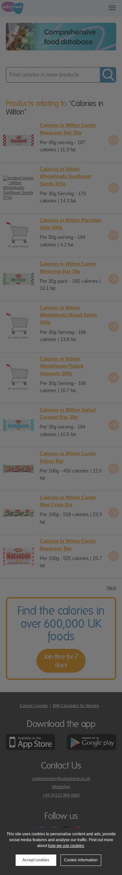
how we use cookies (66, 845)
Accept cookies (35, 860)
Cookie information (81, 860)
